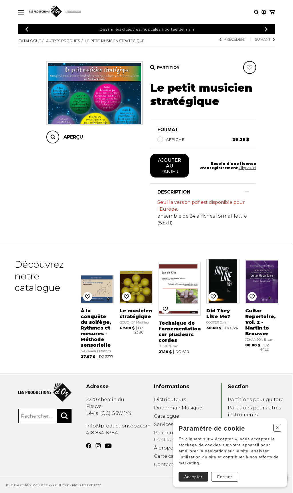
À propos (165, 448)
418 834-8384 (102, 432)
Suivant (262, 39)
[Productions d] (45, 392)
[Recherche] (256, 12)
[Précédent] (26, 29)
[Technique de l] (180, 309)
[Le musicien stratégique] (136, 309)
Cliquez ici (247, 168)
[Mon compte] (264, 12)
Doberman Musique (178, 408)
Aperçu (73, 137)
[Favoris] (249, 67)
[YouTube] (108, 446)
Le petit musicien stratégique (114, 41)
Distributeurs (170, 399)
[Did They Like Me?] (222, 309)
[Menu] (21, 12)
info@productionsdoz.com (118, 426)
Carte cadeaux (171, 456)
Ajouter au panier (169, 165)
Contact (163, 464)
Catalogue (29, 41)
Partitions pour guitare (256, 399)
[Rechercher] (64, 416)
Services (163, 424)
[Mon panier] (272, 12)
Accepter (193, 476)
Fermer (224, 476)
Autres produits (63, 41)
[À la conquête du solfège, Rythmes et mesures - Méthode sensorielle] (97, 309)
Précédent (235, 39)
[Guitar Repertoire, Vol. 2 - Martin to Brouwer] (261, 309)
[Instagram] (98, 446)
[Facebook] (88, 446)
